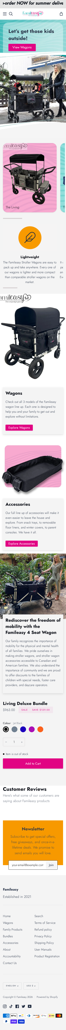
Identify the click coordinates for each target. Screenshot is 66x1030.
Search (38, 916)
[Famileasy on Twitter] (23, 1006)
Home (7, 916)
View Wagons (22, 47)
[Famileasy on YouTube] (30, 1006)
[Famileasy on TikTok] (11, 1006)
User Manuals (43, 949)
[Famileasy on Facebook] (17, 1006)
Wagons (8, 923)
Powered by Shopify (47, 997)
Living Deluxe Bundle (25, 703)
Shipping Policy (44, 943)
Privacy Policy (43, 936)
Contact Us (10, 963)
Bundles (8, 936)
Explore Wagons (19, 427)
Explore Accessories (21, 543)
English (11, 985)
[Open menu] (5, 14)
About (6, 949)
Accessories (10, 943)
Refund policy (43, 929)
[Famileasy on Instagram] (5, 1006)
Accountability (12, 956)
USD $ (30, 985)
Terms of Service (45, 923)
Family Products (12, 929)
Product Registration (47, 956)
